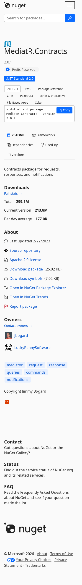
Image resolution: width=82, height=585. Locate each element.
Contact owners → (18, 325)
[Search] (70, 18)
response (57, 364)
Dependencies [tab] (22, 145)
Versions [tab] (18, 154)
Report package (23, 306)
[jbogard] (8, 335)
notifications (17, 379)
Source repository (25, 250)
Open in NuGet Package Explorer (38, 287)
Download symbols (26, 278)
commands (36, 372)
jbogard (21, 335)
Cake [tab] (38, 102)
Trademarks (35, 565)
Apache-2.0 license (25, 259)
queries (13, 372)
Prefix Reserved (24, 69)
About (42, 553)
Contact (13, 442)
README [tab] (18, 135)
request (36, 364)
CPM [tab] (10, 96)
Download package (26, 269)
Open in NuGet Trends (29, 296)
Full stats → (13, 193)
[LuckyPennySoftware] (8, 348)
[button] (64, 110)
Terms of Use (61, 553)
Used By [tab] (51, 145)
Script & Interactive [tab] (52, 96)
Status (11, 464)
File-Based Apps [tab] (17, 102)
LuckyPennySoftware (32, 347)
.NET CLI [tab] (12, 89)
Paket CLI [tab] (26, 96)
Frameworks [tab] (45, 135)
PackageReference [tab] (50, 89)
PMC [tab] (28, 89)
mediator (15, 364)
